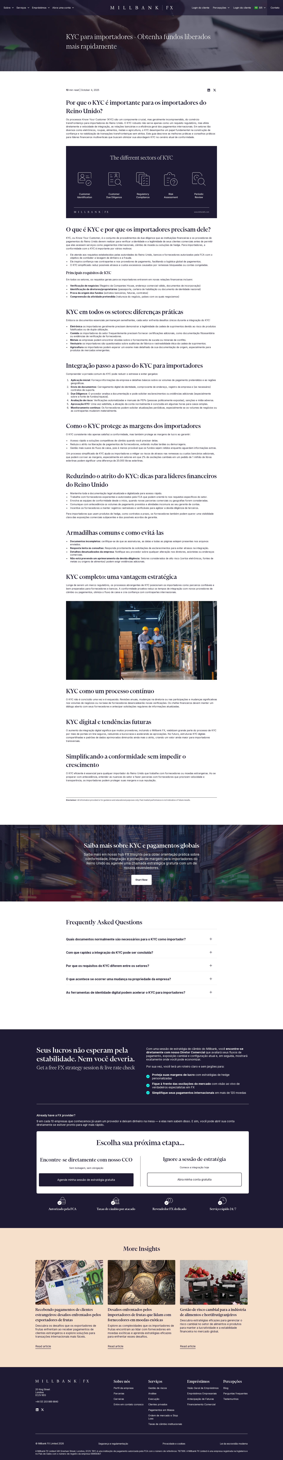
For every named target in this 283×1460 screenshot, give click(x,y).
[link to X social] (42, 1409)
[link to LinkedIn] (37, 1409)
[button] (8, 7)
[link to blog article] (69, 1282)
